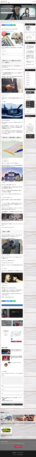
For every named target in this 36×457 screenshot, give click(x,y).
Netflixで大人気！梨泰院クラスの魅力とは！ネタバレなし (29, 423)
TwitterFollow (18, 446)
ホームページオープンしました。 (16, 362)
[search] (33, 35)
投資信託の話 (29, 97)
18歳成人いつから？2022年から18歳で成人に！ (30, 62)
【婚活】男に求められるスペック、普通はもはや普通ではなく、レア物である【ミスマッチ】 (30, 47)
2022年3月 (27, 75)
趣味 (8, 2)
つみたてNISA (30, 37)
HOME (2, 20)
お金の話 (2, 2)
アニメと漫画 (29, 108)
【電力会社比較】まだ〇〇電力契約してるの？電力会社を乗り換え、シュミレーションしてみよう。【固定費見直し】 (30, 57)
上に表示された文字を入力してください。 (7, 400)
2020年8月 (27, 84)
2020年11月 (28, 77)
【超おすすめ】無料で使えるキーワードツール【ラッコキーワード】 (16, 350)
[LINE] (14, 25)
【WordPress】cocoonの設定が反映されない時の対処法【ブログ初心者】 (16, 357)
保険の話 (29, 94)
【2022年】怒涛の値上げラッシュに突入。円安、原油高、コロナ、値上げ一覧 (30, 52)
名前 (3, 385)
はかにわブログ (4, 1)
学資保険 (27, 37)
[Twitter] (7, 25)
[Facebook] (4, 25)
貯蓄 (26, 36)
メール (3, 389)
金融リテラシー (29, 36)
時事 (6, 2)
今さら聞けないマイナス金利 (30, 65)
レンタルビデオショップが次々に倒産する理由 (17, 423)
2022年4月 (27, 73)
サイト (2, 393)
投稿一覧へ (16, 341)
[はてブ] (11, 25)
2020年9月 (27, 82)
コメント (3, 375)
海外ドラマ (29, 111)
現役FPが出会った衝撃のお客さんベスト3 (11, 20)
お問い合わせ (14, 452)
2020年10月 (28, 80)
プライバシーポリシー (20, 452)
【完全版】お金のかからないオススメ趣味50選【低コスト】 (6, 436)
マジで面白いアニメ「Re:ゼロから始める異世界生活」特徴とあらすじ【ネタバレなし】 (6, 424)
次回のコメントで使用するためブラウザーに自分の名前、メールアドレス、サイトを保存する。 (12, 398)
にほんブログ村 (28, 30)
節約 (4, 2)
